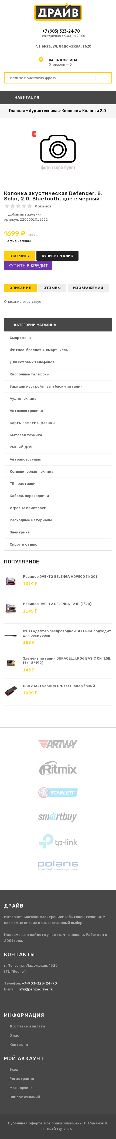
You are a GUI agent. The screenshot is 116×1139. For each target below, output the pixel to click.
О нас (14, 1035)
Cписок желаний (24, 1097)
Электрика (20, 532)
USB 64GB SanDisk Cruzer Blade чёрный (59, 686)
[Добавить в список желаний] (58, 214)
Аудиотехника (23, 399)
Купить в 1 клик (57, 256)
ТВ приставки (23, 484)
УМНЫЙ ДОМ (21, 447)
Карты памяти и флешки (32, 423)
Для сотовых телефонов (32, 362)
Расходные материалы (31, 520)
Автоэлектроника (26, 411)
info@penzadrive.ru (35, 989)
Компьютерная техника (31, 471)
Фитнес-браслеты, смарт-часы (39, 350)
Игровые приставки (28, 508)
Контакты (18, 1045)
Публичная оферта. (25, 1123)
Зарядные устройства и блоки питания (46, 386)
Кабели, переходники (29, 496)
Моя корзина (21, 1088)
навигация (26, 97)
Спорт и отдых (23, 544)
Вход (13, 1069)
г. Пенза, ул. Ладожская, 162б (63, 46)
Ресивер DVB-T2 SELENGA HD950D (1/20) (60, 576)
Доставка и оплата (27, 1026)
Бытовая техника (26, 435)
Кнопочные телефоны (29, 374)
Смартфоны (20, 338)
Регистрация (21, 1079)
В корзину (19, 256)
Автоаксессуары (25, 459)
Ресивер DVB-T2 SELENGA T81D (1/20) (57, 604)
